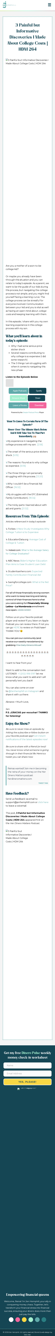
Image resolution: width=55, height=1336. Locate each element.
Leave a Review (20, 405)
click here (43, 802)
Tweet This (43, 783)
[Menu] (49, 5)
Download (39, 405)
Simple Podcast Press (31, 412)
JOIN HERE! (24, 610)
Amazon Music (18, 398)
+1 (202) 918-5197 (27, 673)
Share (37, 398)
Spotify (39, 391)
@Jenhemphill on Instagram (24, 691)
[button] (27, 1082)
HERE (16, 627)
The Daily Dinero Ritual (28, 645)
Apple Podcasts (20, 391)
